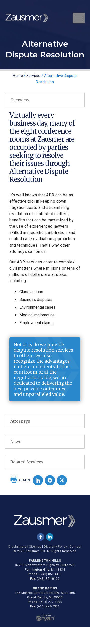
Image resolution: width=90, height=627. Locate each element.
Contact (76, 546)
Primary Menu (79, 18)
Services (33, 76)
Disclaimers (17, 546)
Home (18, 76)
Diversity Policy (55, 546)
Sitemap (35, 546)
